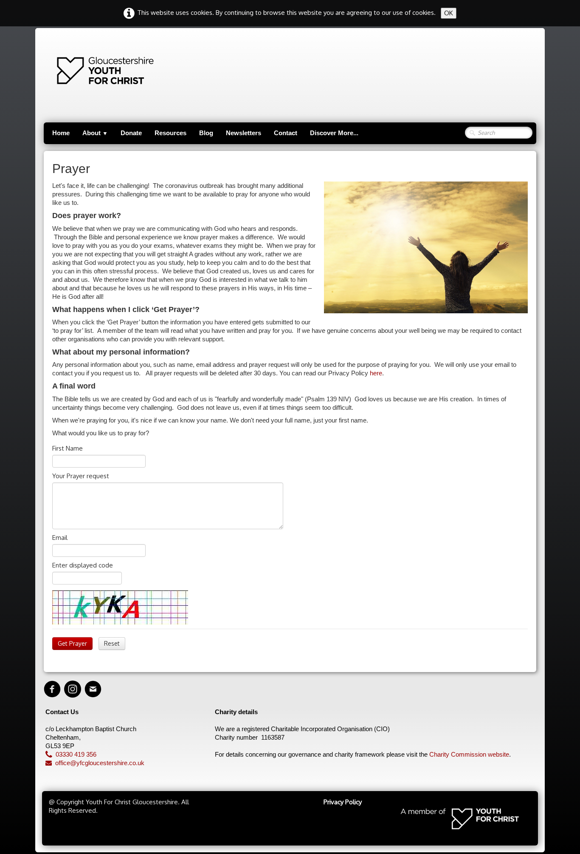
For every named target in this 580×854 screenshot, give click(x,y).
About (95, 132)
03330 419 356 (76, 754)
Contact (285, 132)
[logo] (63, 70)
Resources (170, 132)
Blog (206, 132)
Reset (112, 643)
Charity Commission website (469, 754)
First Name (67, 448)
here (376, 373)
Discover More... (334, 132)
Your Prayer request (80, 476)
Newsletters (243, 132)
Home (61, 132)
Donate (131, 132)
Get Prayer (72, 643)
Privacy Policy (343, 802)
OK (448, 13)
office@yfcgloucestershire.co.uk (99, 762)
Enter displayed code (82, 565)
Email (60, 537)
